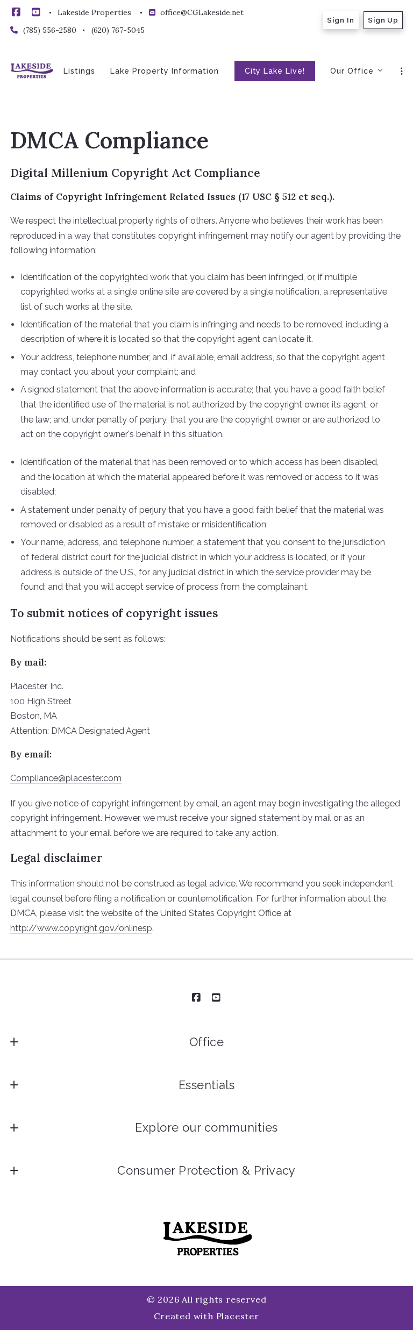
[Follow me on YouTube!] (36, 12)
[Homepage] (31, 71)
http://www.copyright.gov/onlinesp (81, 928)
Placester (237, 1316)
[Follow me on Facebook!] (16, 12)
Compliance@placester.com (66, 778)
